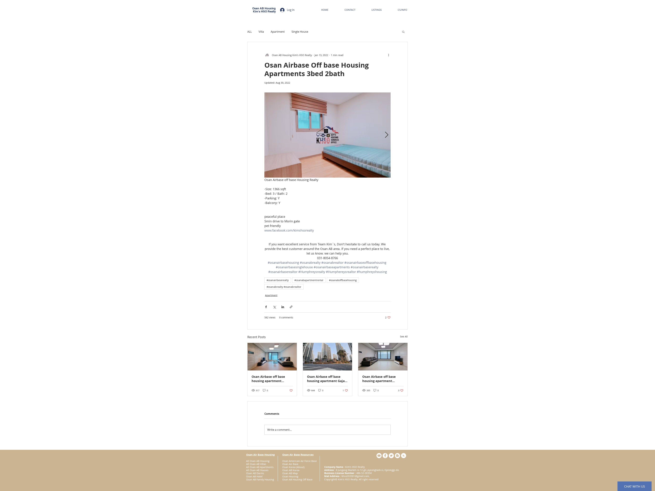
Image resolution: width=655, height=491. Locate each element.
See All (404, 336)
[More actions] (389, 55)
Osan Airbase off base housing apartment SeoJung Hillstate (268, 379)
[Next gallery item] (387, 135)
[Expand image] (327, 135)
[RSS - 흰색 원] (403, 455)
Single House (300, 32)
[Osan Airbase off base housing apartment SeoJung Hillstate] (272, 356)
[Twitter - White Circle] (391, 455)
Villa (261, 32)
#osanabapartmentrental (308, 280)
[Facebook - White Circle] (385, 455)
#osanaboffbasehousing (343, 280)
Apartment (278, 32)
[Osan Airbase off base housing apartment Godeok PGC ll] (382, 356)
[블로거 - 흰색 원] (397, 455)
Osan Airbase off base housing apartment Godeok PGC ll (379, 379)
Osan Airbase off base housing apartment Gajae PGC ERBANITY (327, 379)
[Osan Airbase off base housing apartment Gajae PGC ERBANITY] (327, 356)
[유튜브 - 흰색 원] (379, 455)
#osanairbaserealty (278, 280)
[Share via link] (291, 306)
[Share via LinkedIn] (282, 306)
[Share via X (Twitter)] (274, 306)
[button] (403, 31)
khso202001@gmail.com (355, 476)
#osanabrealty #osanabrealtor (284, 286)
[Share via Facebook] (266, 306)
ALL (249, 32)
